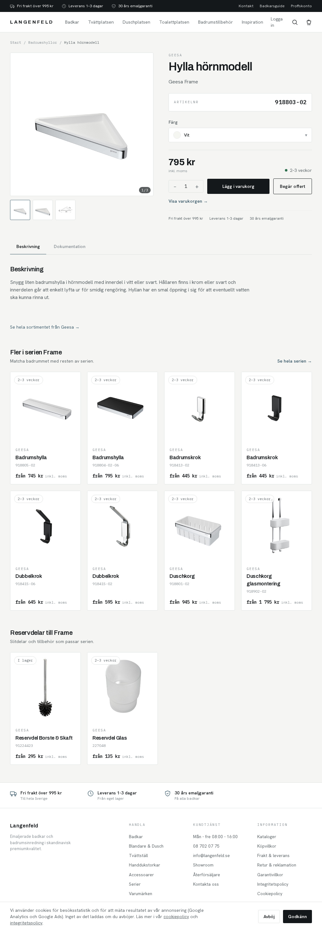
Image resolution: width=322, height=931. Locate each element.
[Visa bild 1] (20, 210)
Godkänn (297, 916)
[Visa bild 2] (43, 210)
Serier (135, 884)
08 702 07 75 (206, 846)
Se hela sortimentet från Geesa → (45, 327)
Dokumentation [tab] (70, 246)
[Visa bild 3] (65, 210)
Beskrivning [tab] (28, 246)
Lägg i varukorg (238, 186)
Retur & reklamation (276, 865)
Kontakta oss (206, 884)
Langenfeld (32, 22)
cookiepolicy (176, 916)
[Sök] (294, 22)
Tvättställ (138, 855)
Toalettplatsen (174, 22)
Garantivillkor (270, 874)
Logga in (277, 22)
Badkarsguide (272, 5)
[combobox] (240, 135)
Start (15, 42)
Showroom (203, 865)
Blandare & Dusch (146, 846)
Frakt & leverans (273, 855)
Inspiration (252, 22)
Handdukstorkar (144, 865)
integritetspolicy (26, 923)
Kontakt (246, 5)
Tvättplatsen (101, 22)
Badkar (72, 22)
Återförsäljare (206, 874)
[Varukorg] (308, 22)
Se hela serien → (294, 361)
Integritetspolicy (272, 884)
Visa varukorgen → (188, 201)
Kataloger (266, 836)
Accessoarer (141, 874)
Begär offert (292, 186)
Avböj (269, 916)
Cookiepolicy (269, 893)
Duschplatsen (136, 22)
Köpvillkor (266, 846)
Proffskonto (301, 5)
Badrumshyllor (42, 42)
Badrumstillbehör (215, 22)
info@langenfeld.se (211, 855)
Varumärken (140, 893)
